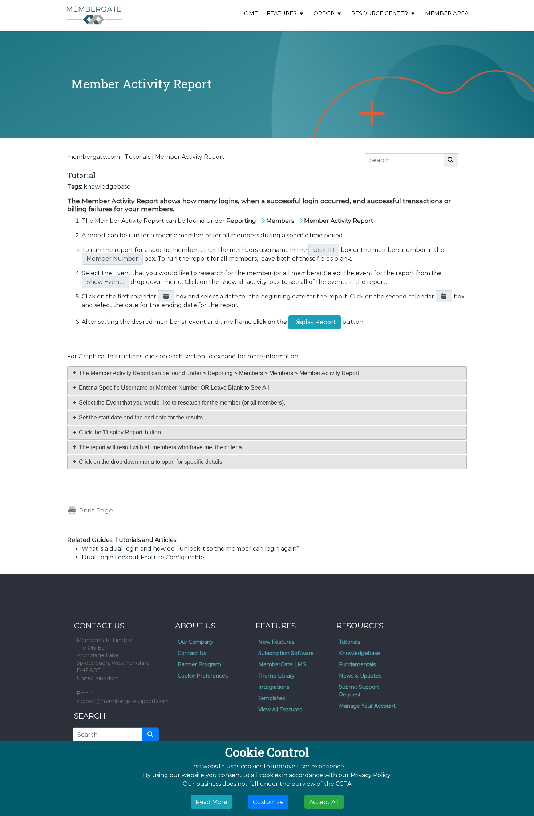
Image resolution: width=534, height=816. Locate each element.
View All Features (280, 709)
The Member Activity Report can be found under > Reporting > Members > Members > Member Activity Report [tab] (218, 373)
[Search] (450, 160)
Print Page (95, 510)
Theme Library (276, 675)
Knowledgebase (359, 653)
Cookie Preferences (203, 675)
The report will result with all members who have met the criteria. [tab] (160, 447)
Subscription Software (286, 653)
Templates (271, 698)
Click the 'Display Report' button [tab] (119, 432)
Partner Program (199, 664)
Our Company (195, 642)
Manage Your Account (367, 706)
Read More (211, 801)
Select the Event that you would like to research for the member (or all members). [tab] (181, 402)
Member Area (447, 13)
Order (324, 13)
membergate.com (93, 156)
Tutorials (137, 156)
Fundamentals (357, 664)
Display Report (314, 322)
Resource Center (380, 13)
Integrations (273, 687)
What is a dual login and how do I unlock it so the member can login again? (190, 548)
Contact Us (192, 653)
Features (282, 13)
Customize (268, 801)
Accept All (324, 801)
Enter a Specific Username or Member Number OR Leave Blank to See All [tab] (173, 388)
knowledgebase (107, 186)
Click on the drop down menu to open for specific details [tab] (149, 462)
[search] (150, 734)
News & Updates (360, 675)
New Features (276, 642)
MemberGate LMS (282, 664)
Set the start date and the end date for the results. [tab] (140, 417)
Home (248, 13)
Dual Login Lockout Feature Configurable (143, 557)
